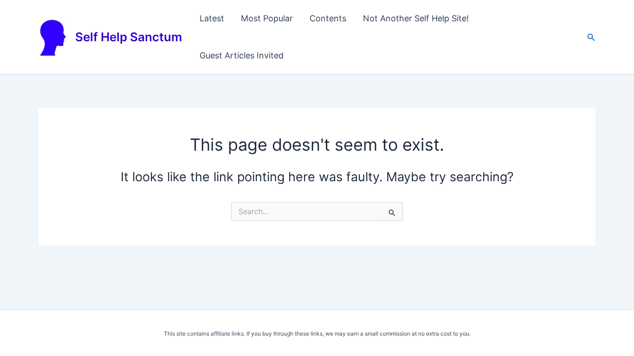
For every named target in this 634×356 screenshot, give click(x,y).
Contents (328, 18)
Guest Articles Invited (242, 55)
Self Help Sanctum (128, 37)
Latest (212, 18)
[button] (591, 37)
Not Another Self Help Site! (416, 18)
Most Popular (267, 18)
